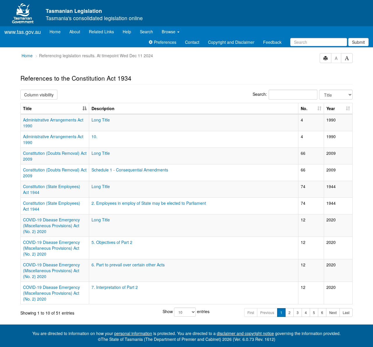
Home (57, 31)
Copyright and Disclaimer (231, 42)
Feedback (272, 42)
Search (146, 31)
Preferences (164, 42)
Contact (192, 42)
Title (27, 108)
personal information (133, 333)
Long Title (101, 120)
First (250, 312)
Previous (267, 312)
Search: (260, 94)
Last (346, 312)
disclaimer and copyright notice (245, 333)
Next (333, 312)
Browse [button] (169, 31)
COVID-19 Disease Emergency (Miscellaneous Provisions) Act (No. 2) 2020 (51, 225)
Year (330, 108)
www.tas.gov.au (22, 31)
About (74, 31)
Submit (358, 42)
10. (94, 136)
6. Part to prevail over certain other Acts (128, 265)
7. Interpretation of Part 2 (115, 287)
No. (304, 108)
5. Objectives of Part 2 (112, 242)
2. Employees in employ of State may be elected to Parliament (149, 203)
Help (127, 31)
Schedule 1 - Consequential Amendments (130, 170)
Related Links (101, 31)
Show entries (186, 311)
